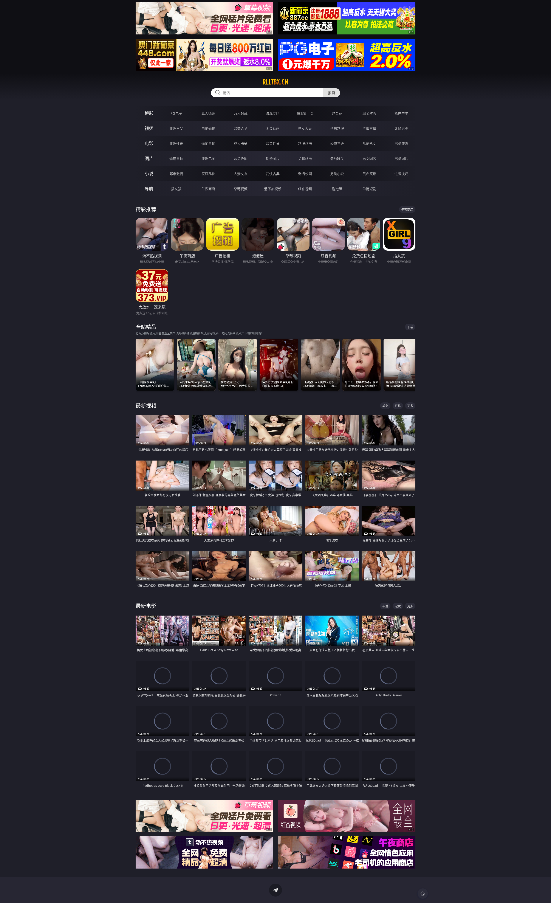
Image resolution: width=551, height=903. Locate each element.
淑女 (398, 606)
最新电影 (146, 605)
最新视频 (146, 405)
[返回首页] (423, 893)
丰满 (385, 606)
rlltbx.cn (275, 82)
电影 (149, 143)
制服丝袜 (305, 143)
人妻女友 (241, 173)
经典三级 (337, 143)
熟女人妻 (305, 128)
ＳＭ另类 (401, 128)
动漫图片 (273, 158)
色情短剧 (369, 188)
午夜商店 (208, 188)
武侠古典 (273, 173)
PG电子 (176, 113)
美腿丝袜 (305, 158)
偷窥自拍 (176, 158)
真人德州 (208, 113)
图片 (149, 158)
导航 (149, 189)
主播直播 (369, 128)
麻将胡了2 (305, 113)
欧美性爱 (273, 143)
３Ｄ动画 (273, 128)
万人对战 (241, 113)
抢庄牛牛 (401, 113)
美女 (385, 406)
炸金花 (337, 113)
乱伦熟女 (369, 143)
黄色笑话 (369, 173)
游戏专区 (273, 113)
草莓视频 (241, 188)
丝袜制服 (337, 128)
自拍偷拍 (208, 128)
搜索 (331, 92)
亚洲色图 (208, 158)
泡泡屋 (337, 188)
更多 (410, 406)
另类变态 (401, 143)
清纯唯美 (337, 158)
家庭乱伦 (208, 173)
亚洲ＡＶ (176, 128)
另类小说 (337, 173)
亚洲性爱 (176, 143)
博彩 (149, 113)
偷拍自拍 (208, 143)
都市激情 (176, 173)
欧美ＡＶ (241, 128)
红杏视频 (305, 188)
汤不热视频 (272, 188)
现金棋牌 (369, 113)
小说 (149, 174)
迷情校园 (305, 173)
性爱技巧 (401, 173)
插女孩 (176, 188)
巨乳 (398, 406)
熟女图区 (369, 158)
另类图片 (401, 158)
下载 (410, 327)
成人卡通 (241, 143)
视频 (149, 128)
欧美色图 (241, 158)
